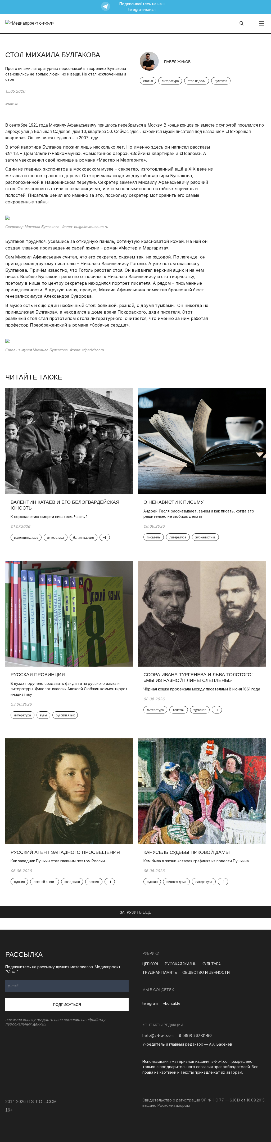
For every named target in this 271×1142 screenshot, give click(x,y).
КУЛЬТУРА (211, 964)
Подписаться (67, 1004)
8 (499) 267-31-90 (195, 1035)
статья (148, 81)
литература (170, 81)
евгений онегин (45, 882)
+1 (104, 537)
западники (72, 882)
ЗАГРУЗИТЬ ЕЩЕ (135, 912)
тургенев (199, 710)
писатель (153, 537)
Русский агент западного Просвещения (65, 852)
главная (11, 103)
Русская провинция (38, 674)
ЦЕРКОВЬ (151, 964)
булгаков (221, 81)
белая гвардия (83, 537)
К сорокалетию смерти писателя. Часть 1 (49, 516)
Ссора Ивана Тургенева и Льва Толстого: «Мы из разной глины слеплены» (198, 677)
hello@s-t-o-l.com (158, 1035)
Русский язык (65, 715)
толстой (178, 710)
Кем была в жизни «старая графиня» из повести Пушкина (196, 861)
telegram (150, 1003)
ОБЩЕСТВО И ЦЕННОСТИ (206, 972)
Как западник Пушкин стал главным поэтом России (58, 861)
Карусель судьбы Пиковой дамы (186, 852)
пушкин (19, 882)
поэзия (94, 882)
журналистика (205, 537)
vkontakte (171, 1003)
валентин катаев (26, 537)
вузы (43, 715)
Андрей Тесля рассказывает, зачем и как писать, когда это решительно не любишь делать (198, 514)
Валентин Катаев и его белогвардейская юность (65, 505)
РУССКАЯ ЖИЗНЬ (180, 964)
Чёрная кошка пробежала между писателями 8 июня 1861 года (201, 689)
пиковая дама (176, 882)
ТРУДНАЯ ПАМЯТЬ (159, 972)
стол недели (197, 81)
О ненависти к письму (173, 502)
